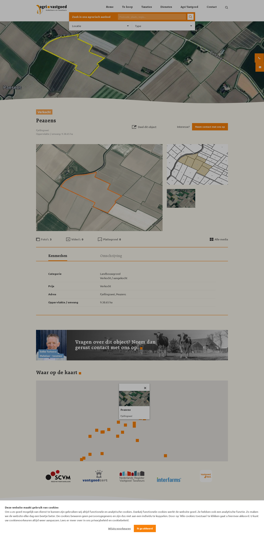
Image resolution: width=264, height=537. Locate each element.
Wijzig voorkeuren (119, 528)
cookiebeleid (120, 520)
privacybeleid (99, 520)
